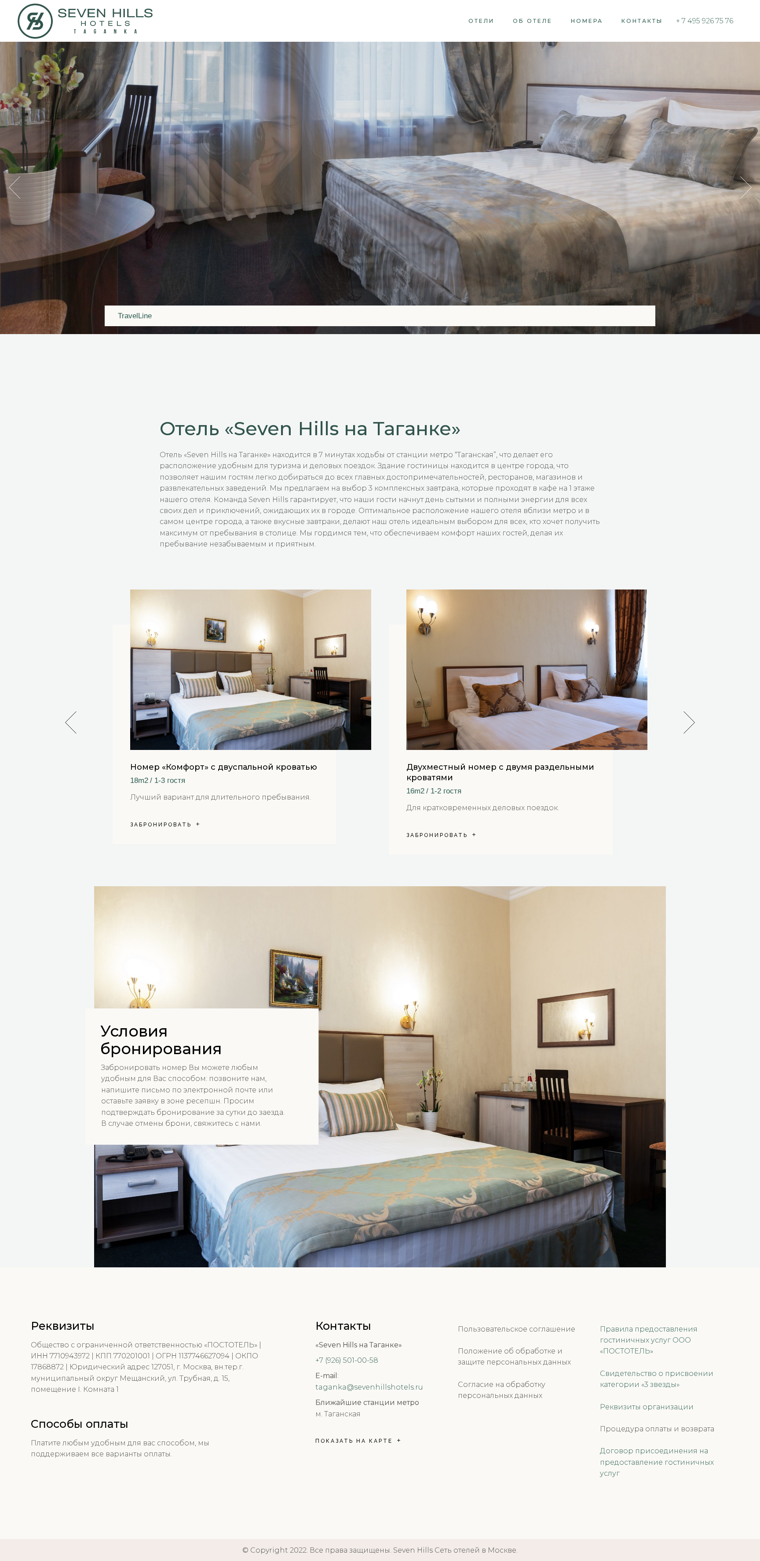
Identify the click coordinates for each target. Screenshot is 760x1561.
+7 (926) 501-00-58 (346, 1360)
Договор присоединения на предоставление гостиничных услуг (657, 1462)
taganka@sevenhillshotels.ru (369, 1387)
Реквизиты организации (647, 1407)
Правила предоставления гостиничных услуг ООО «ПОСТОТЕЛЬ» (649, 1340)
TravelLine (135, 316)
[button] (689, 722)
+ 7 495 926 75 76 (704, 21)
